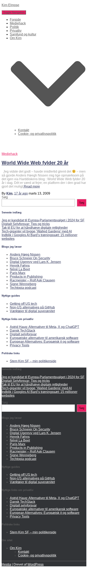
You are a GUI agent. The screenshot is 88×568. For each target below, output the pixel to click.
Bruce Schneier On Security (30, 258)
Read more (31, 186)
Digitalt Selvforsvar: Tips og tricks (26, 224)
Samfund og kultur (23, 34)
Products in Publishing (26, 276)
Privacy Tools (19, 345)
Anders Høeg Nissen (25, 254)
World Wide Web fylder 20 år (35, 162)
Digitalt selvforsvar (23, 334)
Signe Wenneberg (23, 284)
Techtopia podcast (23, 287)
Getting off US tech (23, 303)
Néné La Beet (20, 269)
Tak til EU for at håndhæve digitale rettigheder (35, 227)
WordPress (35, 564)
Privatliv (15, 30)
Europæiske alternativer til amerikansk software (44, 338)
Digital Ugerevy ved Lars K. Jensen (35, 262)
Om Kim (15, 548)
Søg (5, 197)
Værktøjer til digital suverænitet (32, 311)
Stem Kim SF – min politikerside (33, 361)
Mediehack (18, 23)
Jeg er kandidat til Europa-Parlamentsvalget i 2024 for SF (43, 220)
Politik (14, 27)
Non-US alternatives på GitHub (32, 307)
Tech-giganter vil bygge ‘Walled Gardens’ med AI (37, 231)
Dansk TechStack (22, 330)
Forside (15, 19)
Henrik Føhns (20, 265)
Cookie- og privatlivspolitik (37, 133)
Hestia (6, 564)
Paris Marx (17, 273)
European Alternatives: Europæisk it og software (44, 341)
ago (21, 193)
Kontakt (23, 130)
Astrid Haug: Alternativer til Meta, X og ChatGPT (44, 327)
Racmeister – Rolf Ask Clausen (32, 280)
